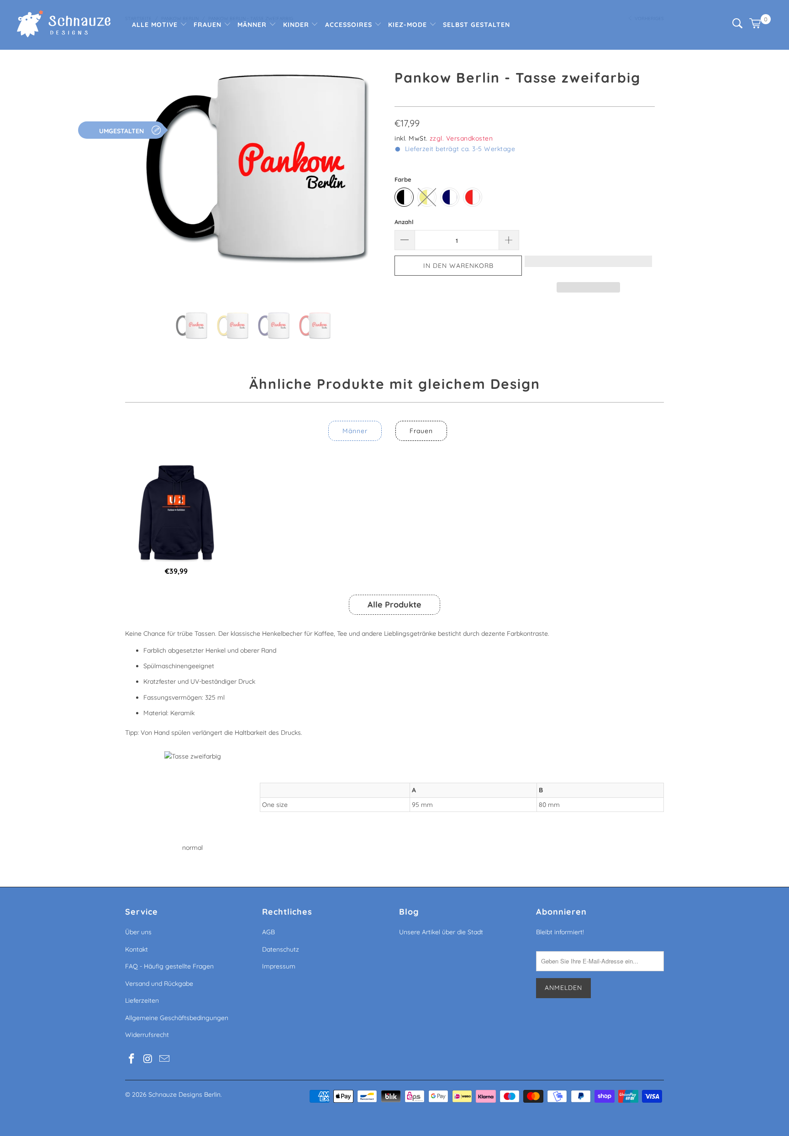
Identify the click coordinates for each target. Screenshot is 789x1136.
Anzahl (404, 221)
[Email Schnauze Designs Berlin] (164, 1059)
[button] (588, 266)
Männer (253, 25)
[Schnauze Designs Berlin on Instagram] (148, 1059)
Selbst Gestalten (476, 25)
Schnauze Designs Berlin (184, 1094)
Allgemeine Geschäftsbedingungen (176, 1018)
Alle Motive (156, 25)
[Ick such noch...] (737, 26)
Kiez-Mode (408, 25)
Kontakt (136, 949)
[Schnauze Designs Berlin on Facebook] (132, 1059)
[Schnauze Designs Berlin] (63, 25)
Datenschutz (280, 949)
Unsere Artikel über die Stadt (441, 932)
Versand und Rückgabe (159, 983)
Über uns (138, 932)
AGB (268, 932)
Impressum (278, 966)
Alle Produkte (394, 604)
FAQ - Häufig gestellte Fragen (169, 966)
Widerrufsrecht (147, 1035)
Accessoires (349, 25)
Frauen (209, 25)
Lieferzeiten (142, 1000)
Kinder (297, 25)
